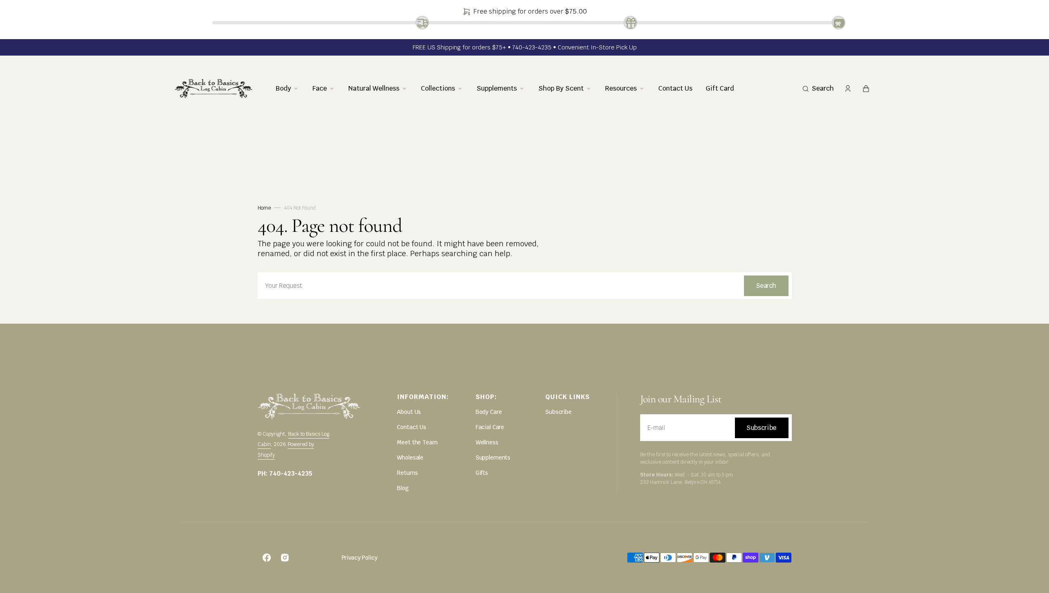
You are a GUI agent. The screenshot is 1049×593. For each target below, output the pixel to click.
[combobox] (525, 285)
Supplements (496, 88)
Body (283, 88)
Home (264, 208)
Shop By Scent (561, 88)
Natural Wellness (373, 88)
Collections (438, 88)
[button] (818, 88)
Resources (621, 88)
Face (319, 88)
